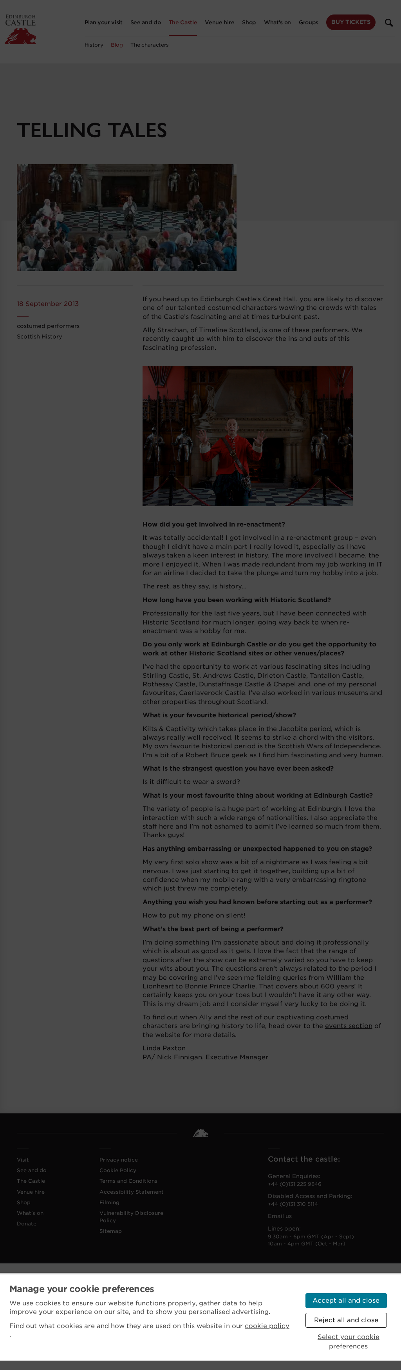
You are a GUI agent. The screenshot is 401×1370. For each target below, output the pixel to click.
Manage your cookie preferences (81, 1289)
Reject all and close (346, 1320)
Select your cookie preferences (348, 1341)
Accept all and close (345, 1300)
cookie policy (267, 1326)
